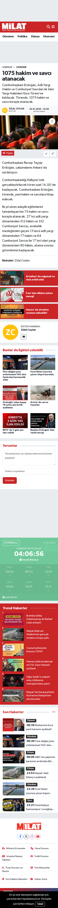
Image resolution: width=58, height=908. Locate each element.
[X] (26, 836)
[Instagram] (32, 836)
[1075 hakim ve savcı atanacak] (29, 132)
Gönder (10, 480)
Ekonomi (48, 36)
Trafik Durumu (41, 856)
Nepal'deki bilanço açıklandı (37, 775)
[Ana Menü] (53, 27)
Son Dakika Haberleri (16, 879)
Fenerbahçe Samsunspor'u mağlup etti (39, 807)
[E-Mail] (23, 336)
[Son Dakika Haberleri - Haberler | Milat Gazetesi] (14, 27)
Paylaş (9, 153)
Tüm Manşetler (42, 867)
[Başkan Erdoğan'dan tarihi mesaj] (42, 420)
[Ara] (48, 27)
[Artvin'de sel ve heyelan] (42, 392)
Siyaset (31, 720)
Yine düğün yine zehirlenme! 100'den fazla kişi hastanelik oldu (40, 743)
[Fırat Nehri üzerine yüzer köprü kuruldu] (42, 362)
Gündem (8, 36)
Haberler (7, 67)
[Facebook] (20, 836)
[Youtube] (37, 836)
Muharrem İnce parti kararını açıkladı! (39, 727)
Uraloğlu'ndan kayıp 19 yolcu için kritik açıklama (14, 405)
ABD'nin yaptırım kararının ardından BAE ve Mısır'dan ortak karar (40, 759)
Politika (22, 36)
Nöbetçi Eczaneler (15, 848)
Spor (29, 800)
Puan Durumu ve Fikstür (12, 869)
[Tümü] (53, 712)
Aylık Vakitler (11, 597)
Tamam (40, 904)
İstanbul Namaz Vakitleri (12, 858)
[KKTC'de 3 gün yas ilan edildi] (15, 420)
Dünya (35, 36)
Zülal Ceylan (28, 330)
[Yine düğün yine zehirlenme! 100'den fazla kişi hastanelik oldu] (15, 362)
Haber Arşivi (40, 879)
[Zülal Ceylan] (10, 332)
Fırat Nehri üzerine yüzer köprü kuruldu (38, 791)
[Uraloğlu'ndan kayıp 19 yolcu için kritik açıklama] (15, 392)
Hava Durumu (42, 848)
